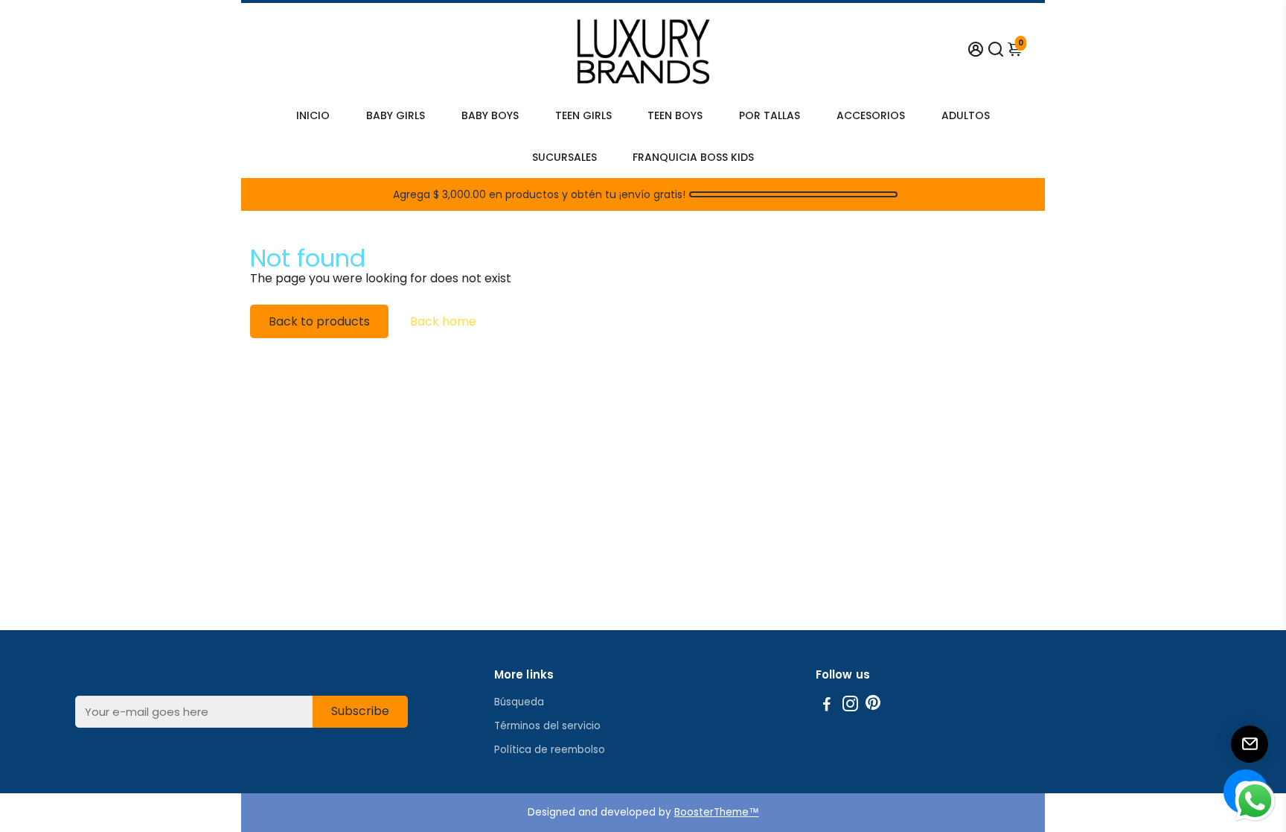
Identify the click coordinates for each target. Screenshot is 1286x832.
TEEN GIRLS (583, 115)
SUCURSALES (564, 157)
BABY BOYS (490, 115)
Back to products (319, 321)
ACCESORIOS (870, 115)
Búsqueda (519, 702)
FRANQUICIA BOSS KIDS (693, 157)
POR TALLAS (769, 115)
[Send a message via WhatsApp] (1255, 801)
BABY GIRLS (395, 115)
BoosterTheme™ (716, 812)
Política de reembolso (549, 750)
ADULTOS (965, 115)
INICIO (313, 115)
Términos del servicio (547, 726)
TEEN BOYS (675, 115)
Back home (443, 321)
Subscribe (360, 711)
